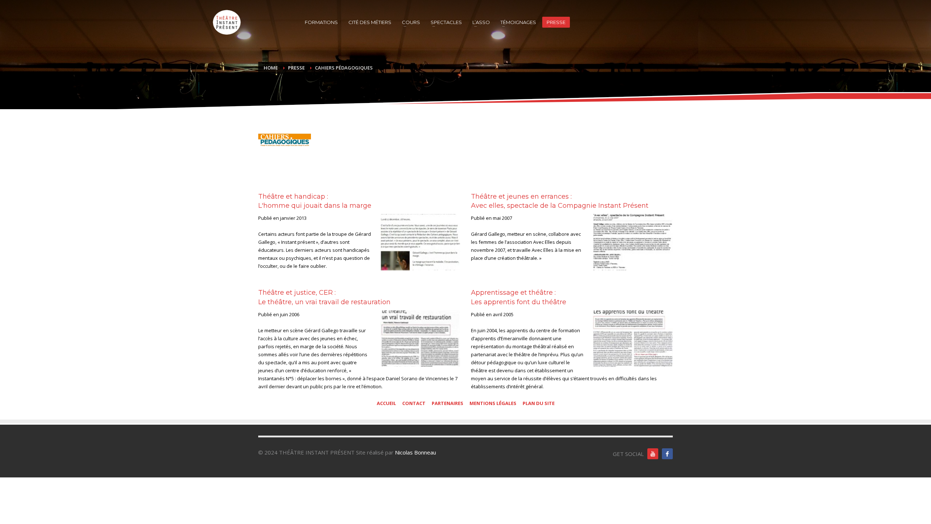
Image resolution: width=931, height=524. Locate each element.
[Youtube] (652, 453)
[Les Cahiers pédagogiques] (284, 140)
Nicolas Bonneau (415, 452)
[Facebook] (667, 453)
